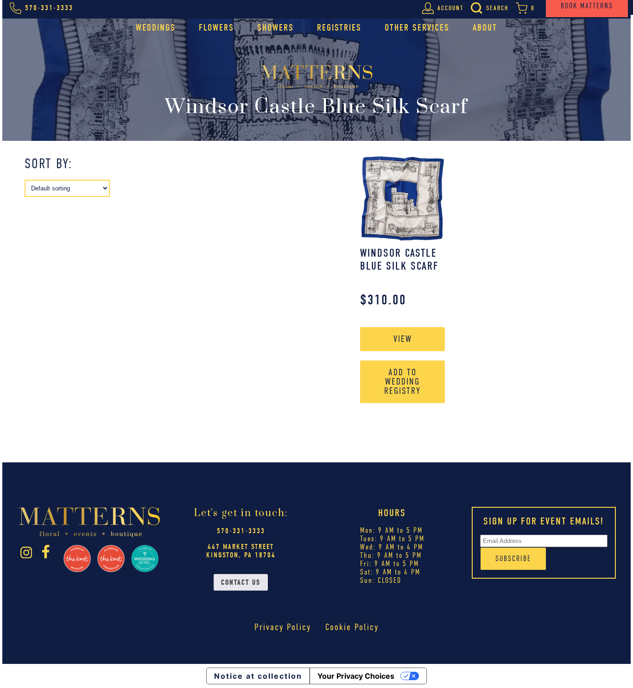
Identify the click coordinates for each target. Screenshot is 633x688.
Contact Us (240, 582)
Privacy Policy (282, 627)
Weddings (156, 27)
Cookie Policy (352, 627)
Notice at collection (258, 676)
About (485, 27)
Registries (339, 27)
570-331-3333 (241, 531)
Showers (275, 27)
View (402, 339)
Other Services (417, 27)
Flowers (216, 27)
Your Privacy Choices (355, 676)
